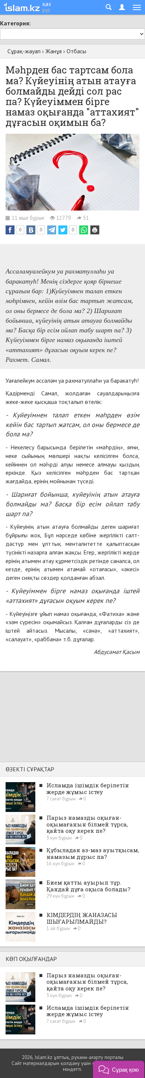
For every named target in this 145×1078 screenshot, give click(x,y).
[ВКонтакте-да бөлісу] (30, 229)
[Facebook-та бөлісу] (10, 229)
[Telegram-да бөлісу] (51, 229)
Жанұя (53, 51)
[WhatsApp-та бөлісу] (83, 229)
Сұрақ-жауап (24, 51)
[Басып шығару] (94, 229)
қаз (46, 3)
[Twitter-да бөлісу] (62, 229)
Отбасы (76, 51)
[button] (118, 1069)
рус (46, 9)
